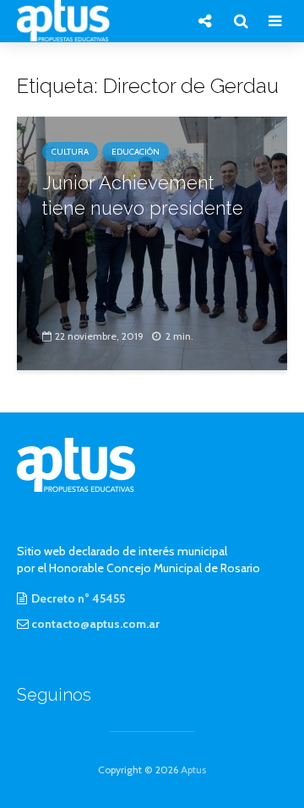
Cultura (70, 151)
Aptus (193, 769)
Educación (135, 151)
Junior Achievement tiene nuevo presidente (142, 195)
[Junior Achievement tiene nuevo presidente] (152, 242)
